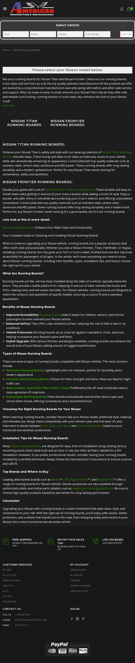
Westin (55, 479)
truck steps (48, 426)
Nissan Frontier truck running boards (69, 190)
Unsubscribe (10, 601)
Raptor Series (79, 479)
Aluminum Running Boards (24, 370)
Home (6, 50)
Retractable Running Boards (26, 397)
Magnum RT (105, 479)
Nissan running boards (26, 446)
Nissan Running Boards (18, 227)
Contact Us (21, 625)
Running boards (50, 315)
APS (66, 479)
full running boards (89, 426)
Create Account (79, 591)
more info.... (9, 105)
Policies (7, 596)
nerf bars (63, 426)
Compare (75, 580)
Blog (5, 591)
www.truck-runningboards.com (92, 488)
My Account (10, 575)
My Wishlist (76, 575)
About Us (8, 585)
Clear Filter (126, 34)
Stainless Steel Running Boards (28, 379)
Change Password (80, 585)
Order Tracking (11, 580)
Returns (7, 569)
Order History (78, 569)
